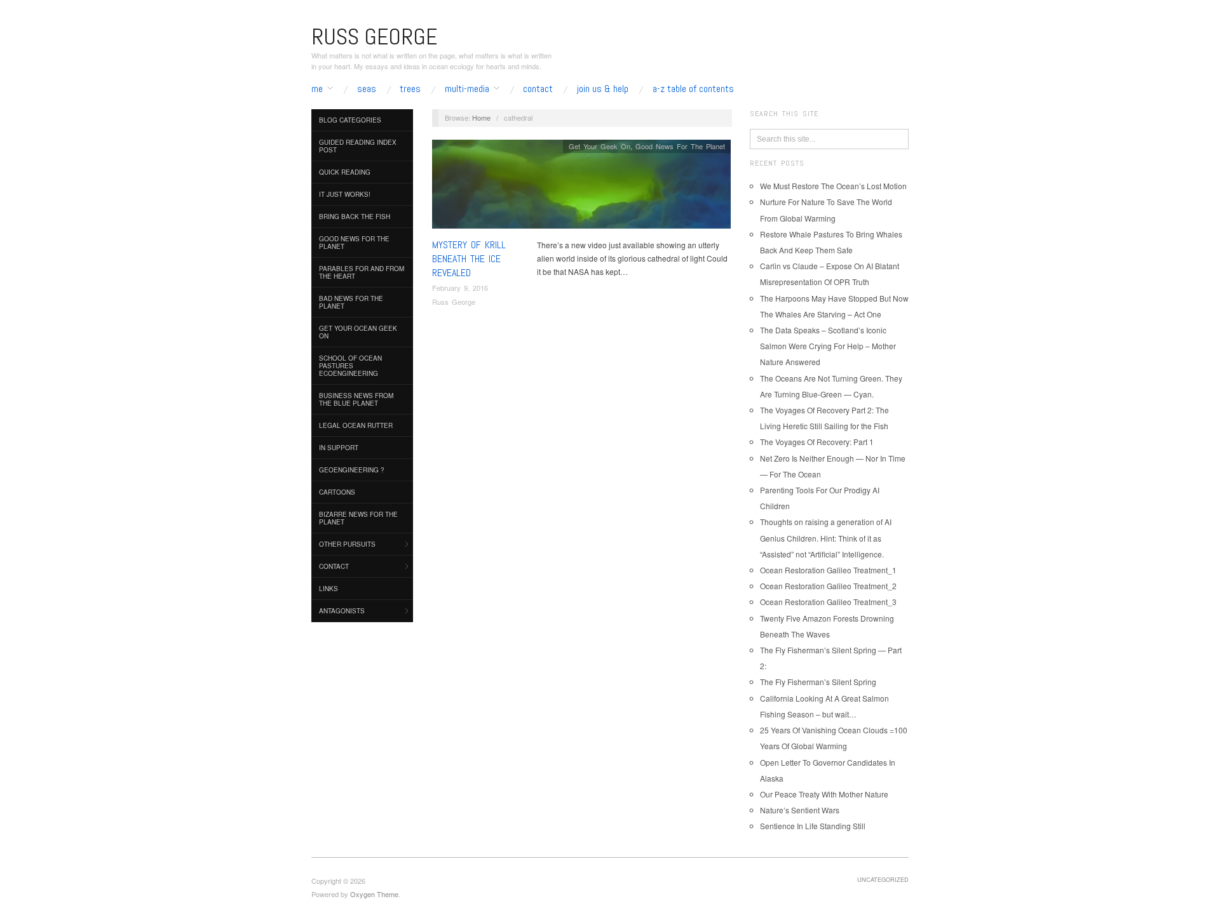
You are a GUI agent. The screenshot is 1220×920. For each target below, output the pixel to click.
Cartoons (337, 492)
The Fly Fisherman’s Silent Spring (818, 681)
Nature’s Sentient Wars (799, 809)
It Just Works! (344, 194)
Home (481, 117)
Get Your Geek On (599, 146)
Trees (410, 89)
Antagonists (342, 610)
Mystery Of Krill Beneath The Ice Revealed (469, 259)
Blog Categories (350, 120)
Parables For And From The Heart (361, 272)
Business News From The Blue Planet (356, 399)
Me (317, 89)
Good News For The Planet (354, 242)
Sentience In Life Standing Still (812, 825)
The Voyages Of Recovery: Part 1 (817, 441)
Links (328, 588)
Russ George (453, 302)
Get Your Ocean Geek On (358, 332)
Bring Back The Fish (354, 216)
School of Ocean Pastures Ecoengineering (350, 366)
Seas (366, 89)
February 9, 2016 (460, 288)
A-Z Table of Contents (693, 89)
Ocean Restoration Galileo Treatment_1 (828, 569)
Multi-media (467, 89)
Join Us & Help (602, 89)
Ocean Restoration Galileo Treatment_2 (828, 585)
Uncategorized (883, 879)
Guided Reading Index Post (357, 146)
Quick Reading (344, 172)
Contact (538, 89)
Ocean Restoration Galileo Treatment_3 (828, 601)
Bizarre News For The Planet (358, 518)
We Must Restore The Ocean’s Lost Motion (833, 185)
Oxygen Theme (374, 894)
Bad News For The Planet (351, 302)
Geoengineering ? (351, 469)
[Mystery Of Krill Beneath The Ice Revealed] (581, 187)
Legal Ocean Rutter (356, 425)
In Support (338, 447)
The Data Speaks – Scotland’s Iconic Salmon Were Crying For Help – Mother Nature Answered (828, 345)
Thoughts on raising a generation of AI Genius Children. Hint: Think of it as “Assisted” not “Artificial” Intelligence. (825, 537)
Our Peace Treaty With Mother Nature (824, 794)
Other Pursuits (347, 544)
